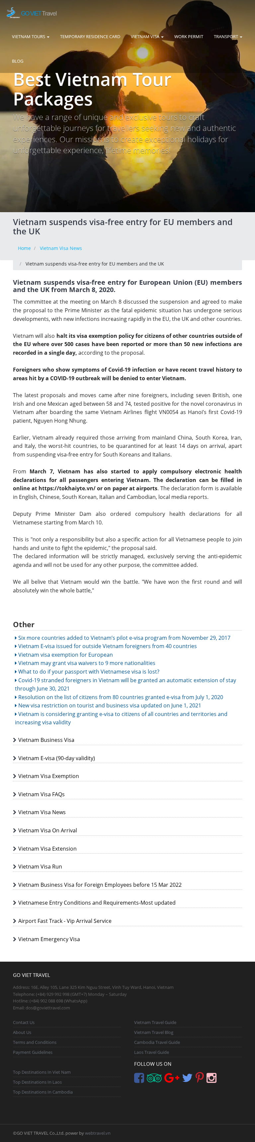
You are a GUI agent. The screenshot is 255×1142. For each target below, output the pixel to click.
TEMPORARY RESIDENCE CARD (90, 36)
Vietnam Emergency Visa (49, 939)
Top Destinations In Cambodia (43, 1092)
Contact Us (24, 1022)
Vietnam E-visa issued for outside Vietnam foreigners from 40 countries (107, 646)
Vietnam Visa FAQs (41, 794)
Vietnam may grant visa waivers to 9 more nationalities (86, 663)
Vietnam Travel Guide (155, 1022)
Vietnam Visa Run (40, 866)
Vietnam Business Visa (46, 740)
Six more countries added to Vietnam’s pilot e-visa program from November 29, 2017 (123, 637)
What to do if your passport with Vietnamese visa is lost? (88, 671)
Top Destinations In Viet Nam (42, 1072)
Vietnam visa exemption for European (65, 654)
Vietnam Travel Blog (153, 1032)
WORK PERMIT (188, 36)
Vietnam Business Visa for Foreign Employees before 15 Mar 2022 (100, 884)
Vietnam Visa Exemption (48, 776)
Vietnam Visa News (61, 248)
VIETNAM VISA (145, 36)
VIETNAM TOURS (29, 36)
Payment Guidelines (32, 1052)
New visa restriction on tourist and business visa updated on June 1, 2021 (109, 705)
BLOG (17, 61)
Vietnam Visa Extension (47, 848)
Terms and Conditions (34, 1042)
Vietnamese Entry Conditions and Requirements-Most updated (97, 902)
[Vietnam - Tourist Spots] (31, 12)
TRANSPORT (226, 36)
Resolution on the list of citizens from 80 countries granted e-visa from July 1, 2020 (120, 697)
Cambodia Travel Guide (157, 1042)
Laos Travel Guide (151, 1052)
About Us (22, 1032)
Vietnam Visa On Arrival (47, 830)
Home (24, 248)
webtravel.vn (98, 1133)
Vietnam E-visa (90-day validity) (56, 758)
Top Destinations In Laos (37, 1082)
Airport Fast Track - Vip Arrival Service (65, 921)
